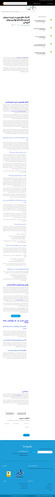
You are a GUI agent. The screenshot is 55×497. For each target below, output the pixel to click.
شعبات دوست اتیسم (24, 485)
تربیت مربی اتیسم (49, 485)
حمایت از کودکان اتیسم (19, 300)
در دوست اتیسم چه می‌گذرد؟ (23, 483)
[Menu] (27, 8)
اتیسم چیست (50, 483)
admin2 (13, 24)
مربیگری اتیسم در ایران (17, 395)
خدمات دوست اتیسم (24, 488)
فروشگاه (51, 490)
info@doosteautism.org (37, 3)
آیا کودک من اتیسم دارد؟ (48, 488)
